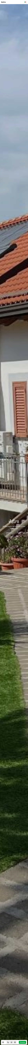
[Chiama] (8, 1042)
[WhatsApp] (11, 1042)
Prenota (22, 1042)
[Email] (14, 1042)
